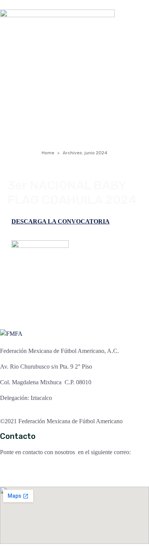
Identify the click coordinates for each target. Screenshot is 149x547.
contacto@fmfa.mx (23, 467)
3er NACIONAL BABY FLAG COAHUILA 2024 (72, 192)
